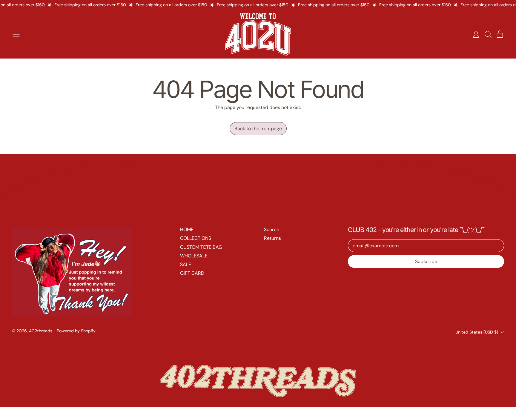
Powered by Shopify (76, 331)
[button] (488, 34)
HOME (187, 229)
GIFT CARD (192, 273)
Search (271, 229)
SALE (185, 264)
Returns (272, 238)
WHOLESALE (194, 256)
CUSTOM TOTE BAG (201, 247)
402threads (40, 331)
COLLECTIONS (195, 238)
